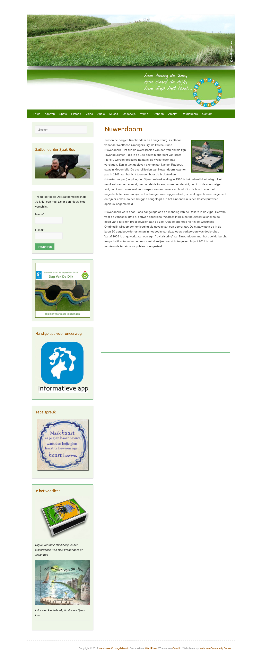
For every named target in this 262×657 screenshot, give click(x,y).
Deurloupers (190, 113)
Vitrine (144, 113)
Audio (101, 113)
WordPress (151, 648)
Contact (207, 113)
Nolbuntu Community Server (215, 648)
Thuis (36, 113)
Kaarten (50, 113)
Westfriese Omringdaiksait (113, 648)
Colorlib (176, 648)
